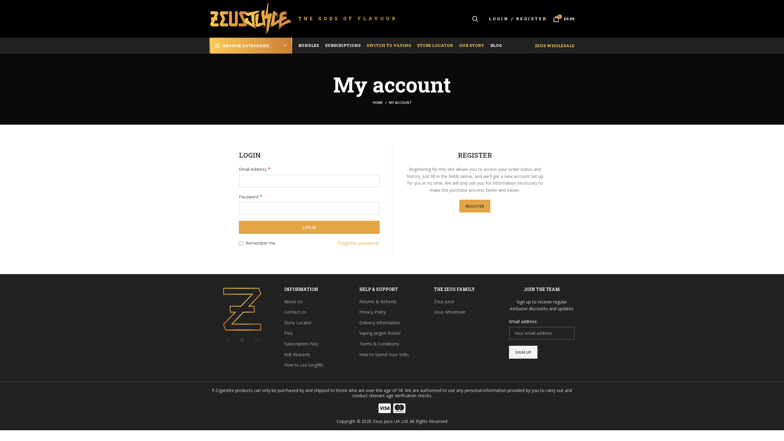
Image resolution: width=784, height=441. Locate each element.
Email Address (255, 169)
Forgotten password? (358, 243)
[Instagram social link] (257, 340)
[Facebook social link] (227, 340)
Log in (309, 227)
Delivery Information (379, 323)
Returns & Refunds (378, 301)
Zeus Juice (444, 301)
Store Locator (298, 323)
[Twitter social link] (242, 340)
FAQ (288, 333)
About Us (293, 301)
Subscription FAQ (301, 344)
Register (475, 206)
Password (250, 197)
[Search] (475, 19)
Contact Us (295, 312)
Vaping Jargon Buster (380, 333)
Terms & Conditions (379, 344)
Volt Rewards (297, 354)
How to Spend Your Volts (384, 354)
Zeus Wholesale (555, 45)
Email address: (523, 321)
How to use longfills (303, 365)
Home (378, 102)
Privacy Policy (372, 312)
